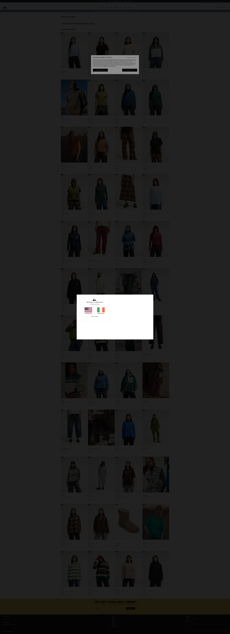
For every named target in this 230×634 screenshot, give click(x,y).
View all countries (94, 316)
